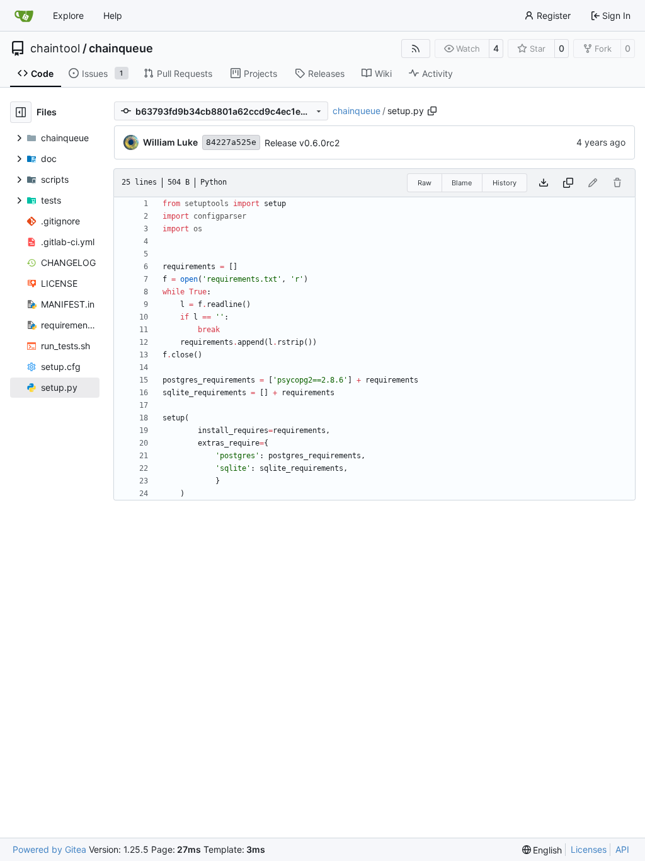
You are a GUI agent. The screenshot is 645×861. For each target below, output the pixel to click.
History (505, 182)
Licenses (589, 849)
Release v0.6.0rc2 (302, 142)
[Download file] (544, 183)
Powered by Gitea (49, 849)
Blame (462, 182)
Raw (424, 182)
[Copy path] (432, 111)
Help (112, 15)
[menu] (542, 850)
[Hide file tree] (20, 112)
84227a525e (231, 142)
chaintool (55, 48)
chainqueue (121, 48)
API (622, 849)
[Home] (24, 15)
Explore (68, 15)
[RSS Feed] (415, 48)
